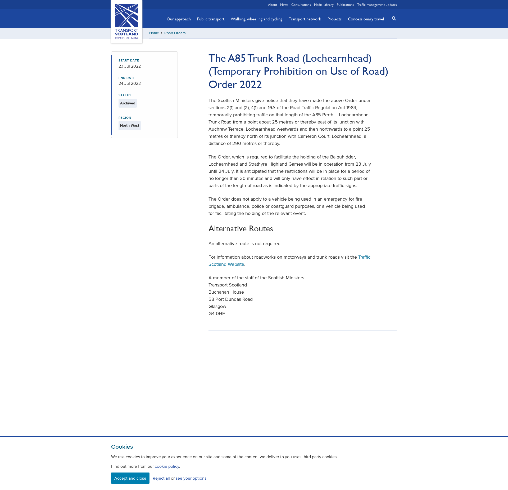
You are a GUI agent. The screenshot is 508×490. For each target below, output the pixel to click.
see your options (191, 478)
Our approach (179, 18)
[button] (392, 18)
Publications (345, 4)
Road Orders (175, 33)
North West (129, 125)
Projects (335, 18)
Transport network (305, 18)
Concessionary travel (366, 18)
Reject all (161, 478)
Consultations (301, 4)
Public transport (210, 18)
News (284, 4)
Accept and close (130, 478)
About (272, 4)
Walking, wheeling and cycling (256, 18)
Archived (127, 103)
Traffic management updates (377, 4)
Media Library (324, 4)
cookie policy (167, 466)
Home (154, 33)
